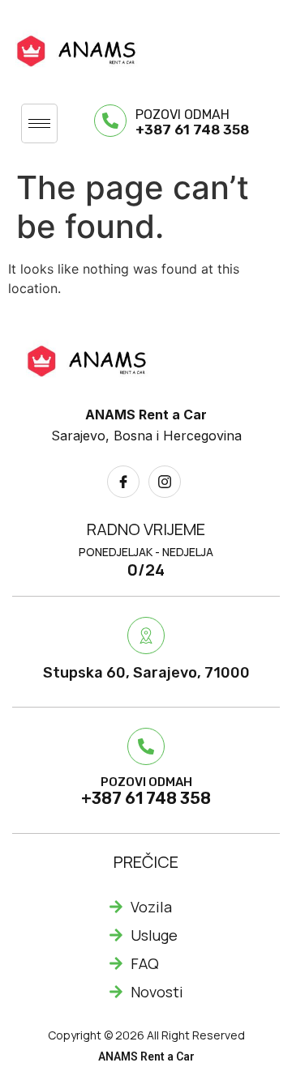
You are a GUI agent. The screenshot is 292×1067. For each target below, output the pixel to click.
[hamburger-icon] (39, 123)
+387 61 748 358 (192, 129)
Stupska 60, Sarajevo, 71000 (146, 673)
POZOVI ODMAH (182, 114)
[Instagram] (164, 481)
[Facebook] (123, 481)
